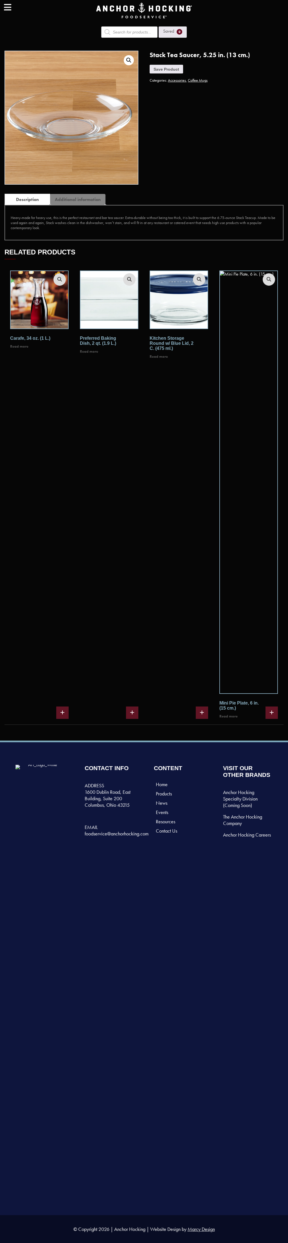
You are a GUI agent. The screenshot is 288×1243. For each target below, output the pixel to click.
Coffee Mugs (198, 80)
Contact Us (166, 831)
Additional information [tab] (78, 199)
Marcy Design (201, 1229)
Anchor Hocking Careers (247, 834)
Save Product (166, 69)
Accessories (177, 80)
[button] (129, 60)
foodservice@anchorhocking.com (116, 833)
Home (162, 784)
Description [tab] (27, 199)
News (161, 803)
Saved (172, 31)
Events (162, 812)
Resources (165, 821)
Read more (19, 346)
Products (164, 793)
